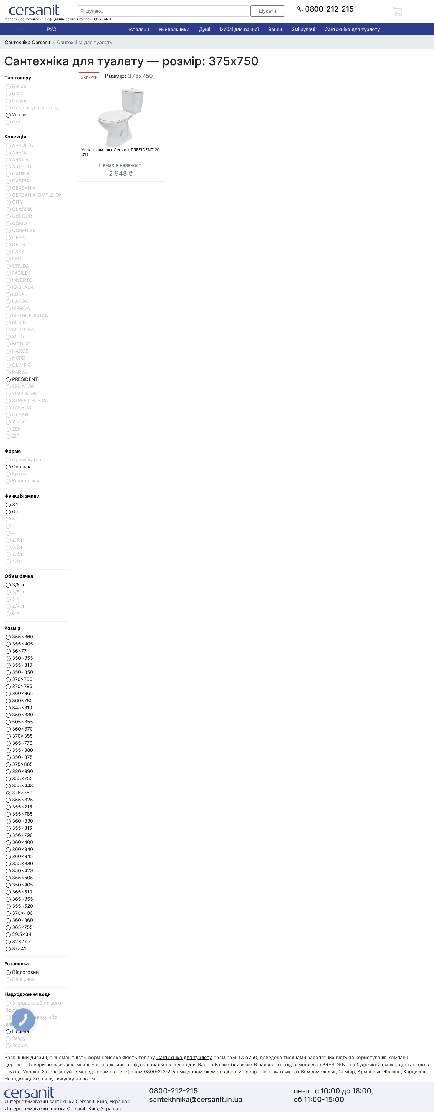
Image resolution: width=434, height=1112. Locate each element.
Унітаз (18, 115)
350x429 (22, 870)
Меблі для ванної (239, 29)
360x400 (22, 842)
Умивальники (174, 29)
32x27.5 (20, 941)
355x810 (21, 665)
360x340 (22, 849)
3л (14, 504)
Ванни (275, 29)
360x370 (22, 729)
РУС (51, 29)
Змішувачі (303, 29)
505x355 (22, 722)
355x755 (22, 778)
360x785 (22, 700)
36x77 (19, 651)
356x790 (22, 835)
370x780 (21, 679)
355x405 (22, 644)
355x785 (22, 814)
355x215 (21, 807)
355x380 (22, 750)
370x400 (22, 913)
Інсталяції (137, 29)
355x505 (22, 878)
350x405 (22, 885)
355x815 (21, 828)
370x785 (21, 686)
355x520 (22, 906)
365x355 (22, 899)
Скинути (89, 76)
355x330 (22, 863)
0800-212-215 (328, 9)
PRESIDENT (24, 379)
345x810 (21, 707)
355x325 (22, 800)
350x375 (22, 757)
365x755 (22, 927)
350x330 (22, 715)
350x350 (22, 672)
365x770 (21, 743)
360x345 (22, 856)
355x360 (22, 637)
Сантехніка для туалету (352, 29)
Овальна (21, 466)
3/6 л (17, 585)
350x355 (22, 658)
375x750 (21, 792)
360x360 (22, 920)
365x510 (21, 892)
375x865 (22, 764)
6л (14, 511)
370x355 (22, 736)
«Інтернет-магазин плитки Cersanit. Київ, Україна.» (63, 1108)
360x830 (22, 821)
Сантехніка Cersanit (27, 42)
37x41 (18, 948)
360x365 (22, 693)
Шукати (267, 11)
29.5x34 (21, 934)
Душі (204, 29)
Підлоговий (25, 972)
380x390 (22, 771)
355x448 (22, 785)
